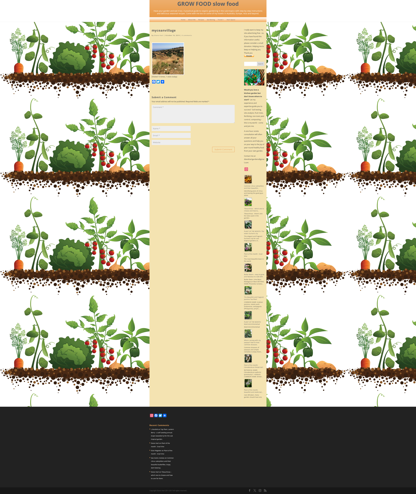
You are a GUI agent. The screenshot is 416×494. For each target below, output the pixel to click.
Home (183, 19)
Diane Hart (158, 35)
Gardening (211, 19)
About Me (192, 19)
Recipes (201, 19)
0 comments (187, 35)
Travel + (221, 19)
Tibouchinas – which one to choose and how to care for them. (162, 475)
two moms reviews (157, 458)
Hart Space (231, 19)
